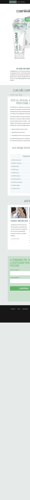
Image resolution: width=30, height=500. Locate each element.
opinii (18, 309)
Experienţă (25, 309)
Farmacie (13, 309)
